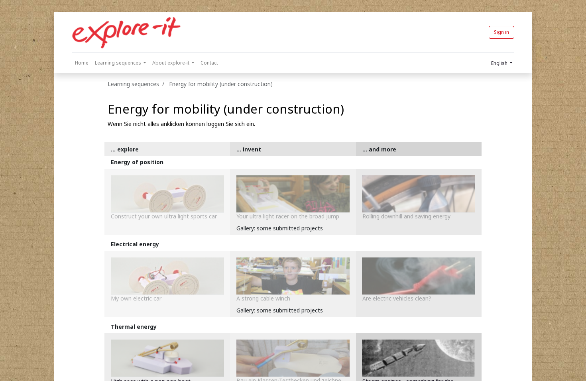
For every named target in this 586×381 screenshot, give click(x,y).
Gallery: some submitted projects (279, 228)
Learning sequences (133, 84)
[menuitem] (82, 63)
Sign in (501, 32)
